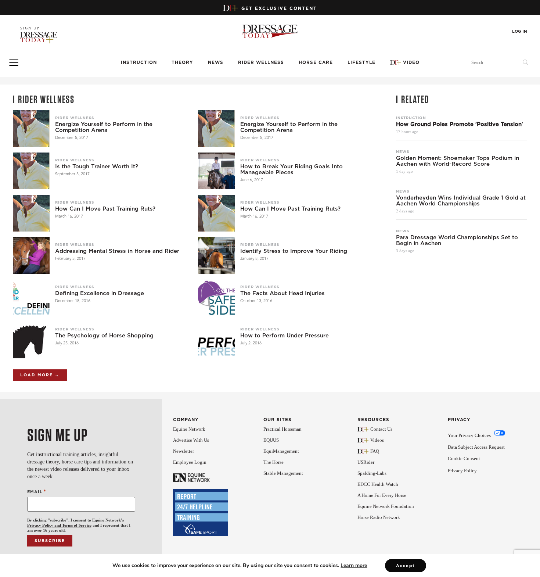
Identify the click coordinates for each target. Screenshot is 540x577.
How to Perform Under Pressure (284, 335)
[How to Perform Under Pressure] (216, 340)
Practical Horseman (282, 429)
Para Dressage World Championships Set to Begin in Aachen (457, 240)
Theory (182, 62)
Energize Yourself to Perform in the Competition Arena (103, 127)
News (215, 62)
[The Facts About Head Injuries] (216, 297)
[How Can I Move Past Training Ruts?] (31, 213)
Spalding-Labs (371, 473)
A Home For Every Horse (381, 495)
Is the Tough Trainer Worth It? (96, 166)
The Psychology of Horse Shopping (104, 335)
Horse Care (316, 62)
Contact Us (381, 429)
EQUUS (271, 440)
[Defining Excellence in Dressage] (31, 297)
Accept (405, 565)
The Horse (273, 462)
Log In (519, 31)
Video (411, 62)
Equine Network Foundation (385, 506)
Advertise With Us (191, 440)
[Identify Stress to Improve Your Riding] (216, 255)
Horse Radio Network (378, 517)
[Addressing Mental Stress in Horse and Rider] (31, 255)
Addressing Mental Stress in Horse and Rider (117, 251)
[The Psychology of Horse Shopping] (31, 340)
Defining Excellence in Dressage (99, 293)
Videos (377, 440)
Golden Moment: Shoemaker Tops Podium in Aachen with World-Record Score (457, 161)
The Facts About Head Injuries (282, 293)
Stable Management (283, 473)
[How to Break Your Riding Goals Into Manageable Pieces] (216, 171)
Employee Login (189, 462)
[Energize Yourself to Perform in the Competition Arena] (31, 128)
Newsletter (183, 451)
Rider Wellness (261, 62)
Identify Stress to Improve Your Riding (293, 251)
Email (36, 491)
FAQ (374, 451)
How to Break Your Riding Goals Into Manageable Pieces (291, 169)
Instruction (139, 62)
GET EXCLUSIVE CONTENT (279, 8)
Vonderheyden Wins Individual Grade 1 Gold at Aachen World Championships (461, 201)
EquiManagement (281, 451)
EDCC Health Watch (377, 484)
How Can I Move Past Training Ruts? (105, 209)
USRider (365, 462)
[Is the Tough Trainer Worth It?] (31, 171)
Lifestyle (361, 62)
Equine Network (189, 429)
